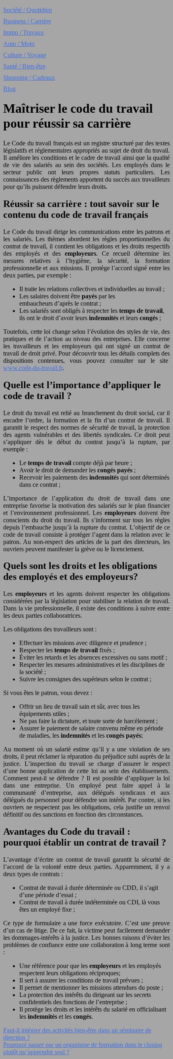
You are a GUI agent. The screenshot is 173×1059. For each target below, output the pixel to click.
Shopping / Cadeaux (29, 77)
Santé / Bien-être (24, 66)
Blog (9, 88)
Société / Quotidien (27, 9)
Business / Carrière (27, 21)
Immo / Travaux (23, 32)
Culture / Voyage (24, 55)
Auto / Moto (19, 43)
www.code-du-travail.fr (32, 367)
